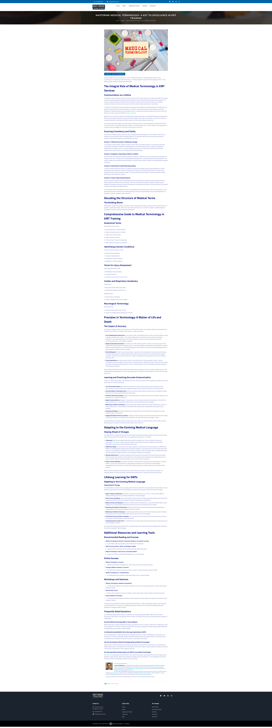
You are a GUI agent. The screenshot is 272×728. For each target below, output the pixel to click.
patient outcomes (131, 113)
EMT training (162, 79)
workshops (147, 493)
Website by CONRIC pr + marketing (120, 723)
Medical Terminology (113, 683)
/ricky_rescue (168, 695)
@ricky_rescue (172, 1)
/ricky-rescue (176, 1)
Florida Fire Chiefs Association (144, 674)
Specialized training (109, 655)
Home (117, 20)
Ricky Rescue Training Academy (136, 668)
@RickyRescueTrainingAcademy (169, 1)
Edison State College (134, 671)
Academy (123, 20)
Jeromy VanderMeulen (118, 74)
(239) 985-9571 (98, 711)
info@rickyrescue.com (100, 714)
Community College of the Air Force (151, 671)
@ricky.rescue (179, 1)
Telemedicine (116, 442)
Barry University (114, 672)
